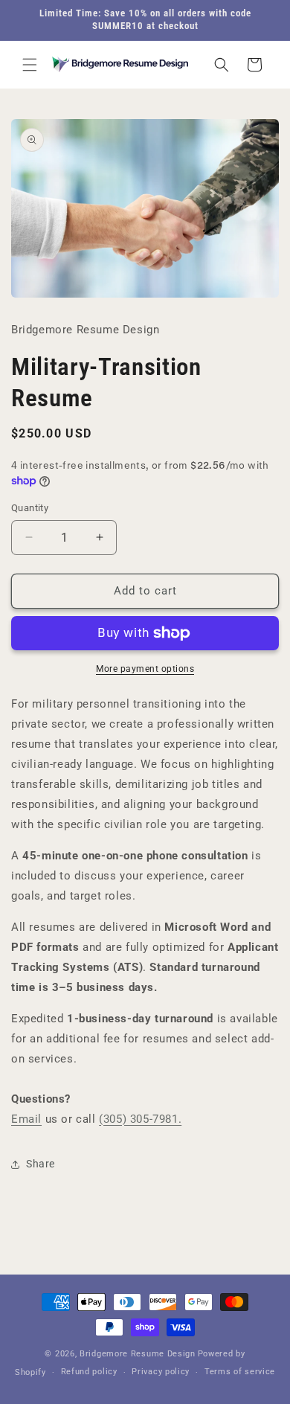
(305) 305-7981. (140, 1119)
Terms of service (239, 1371)
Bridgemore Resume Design (138, 1354)
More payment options (145, 669)
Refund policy (89, 1371)
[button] (29, 64)
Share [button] (40, 1164)
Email (26, 1119)
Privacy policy (161, 1371)
